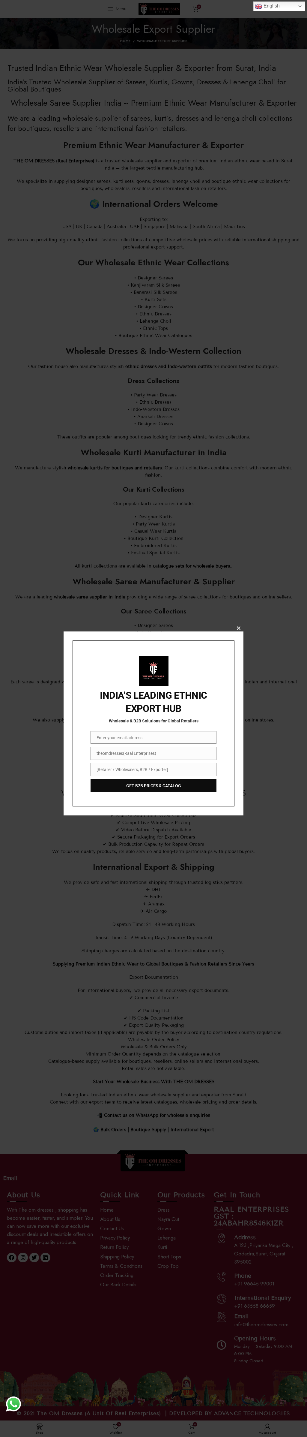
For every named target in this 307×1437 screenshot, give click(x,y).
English (271, 5)
